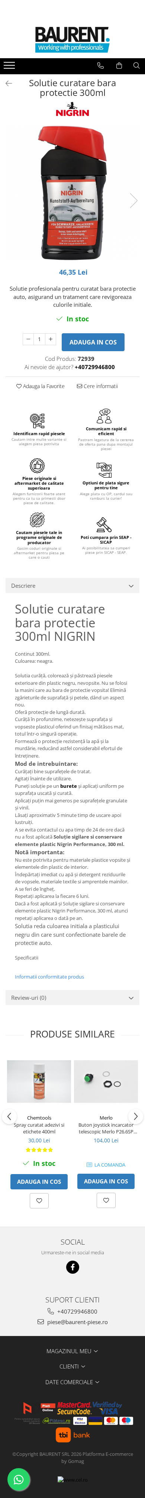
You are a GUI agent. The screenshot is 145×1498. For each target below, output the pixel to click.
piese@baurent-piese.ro (77, 1322)
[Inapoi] (5, 83)
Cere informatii (100, 386)
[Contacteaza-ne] (100, 65)
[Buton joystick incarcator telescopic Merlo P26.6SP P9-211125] (106, 1081)
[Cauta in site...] (136, 65)
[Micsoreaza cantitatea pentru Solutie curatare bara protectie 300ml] (28, 339)
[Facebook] (72, 1267)
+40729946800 (76, 1311)
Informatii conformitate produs (49, 976)
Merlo (106, 1117)
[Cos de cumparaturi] (119, 65)
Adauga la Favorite (43, 386)
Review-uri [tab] (28, 997)
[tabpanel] (72, 193)
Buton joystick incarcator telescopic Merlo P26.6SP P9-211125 (105, 1128)
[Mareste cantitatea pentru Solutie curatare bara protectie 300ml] (50, 339)
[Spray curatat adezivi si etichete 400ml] (39, 1081)
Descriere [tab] (23, 585)
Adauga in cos (93, 342)
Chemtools (39, 1117)
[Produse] (10, 67)
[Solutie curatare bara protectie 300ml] (72, 193)
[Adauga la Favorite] (39, 1200)
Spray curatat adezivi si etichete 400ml (39, 1128)
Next (133, 200)
